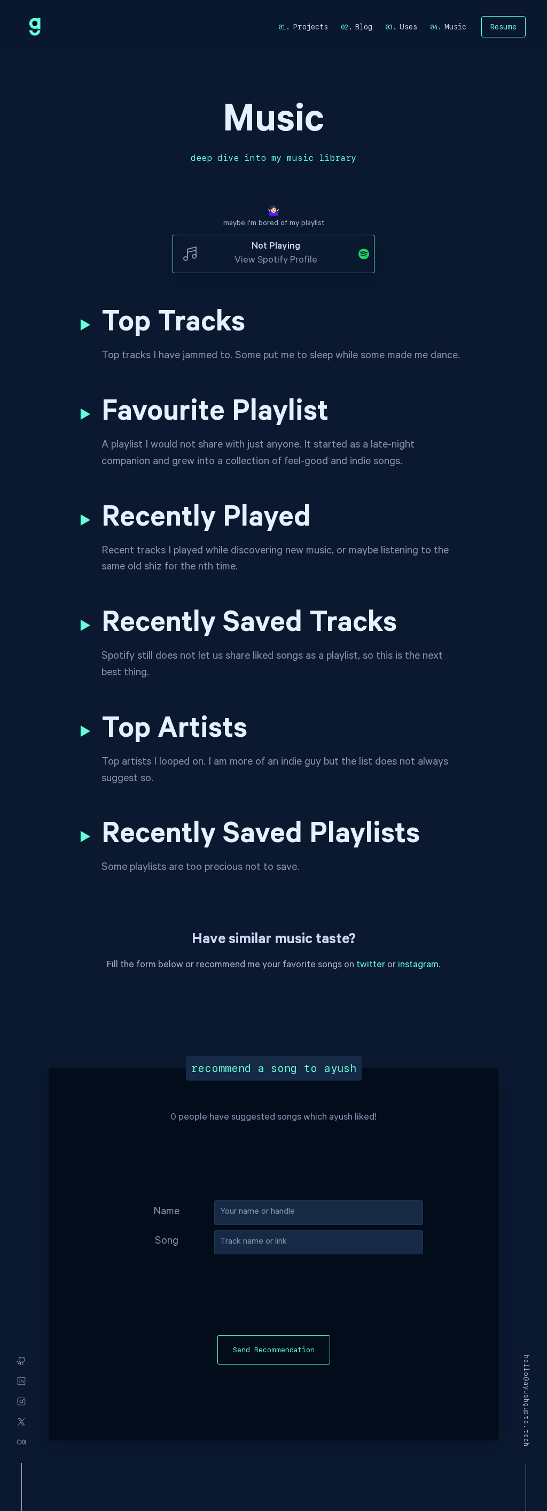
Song (166, 1242)
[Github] (21, 1361)
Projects (310, 26)
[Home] (34, 26)
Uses (408, 26)
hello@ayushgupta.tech (526, 1401)
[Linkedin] (21, 1381)
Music (455, 26)
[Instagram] (21, 1401)
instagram (418, 965)
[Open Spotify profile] (358, 254)
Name (166, 1213)
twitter (370, 965)
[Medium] (21, 1442)
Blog (363, 26)
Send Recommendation (274, 1350)
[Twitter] (21, 1422)
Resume (503, 26)
